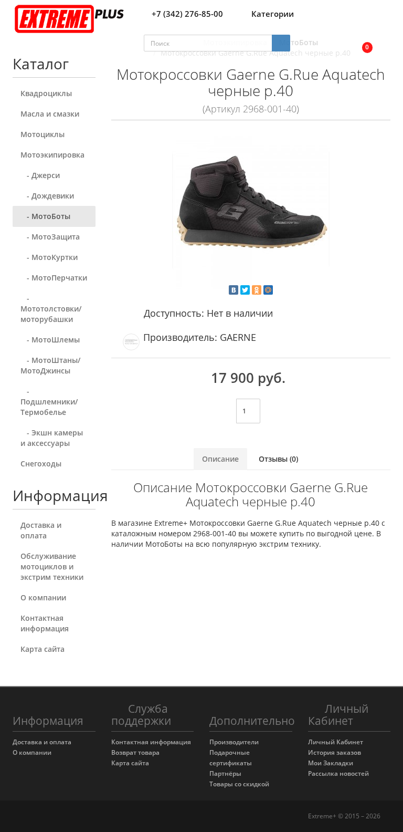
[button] (360, 43)
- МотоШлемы (50, 340)
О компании (43, 597)
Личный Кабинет (335, 741)
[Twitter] (245, 290)
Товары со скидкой (239, 783)
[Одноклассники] (256, 290)
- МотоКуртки (49, 257)
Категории (272, 13)
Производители (234, 741)
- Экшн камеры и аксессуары (51, 438)
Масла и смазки (49, 114)
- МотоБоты (45, 216)
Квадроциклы (46, 93)
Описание (220, 459)
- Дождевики (47, 196)
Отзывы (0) (278, 459)
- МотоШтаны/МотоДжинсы (50, 365)
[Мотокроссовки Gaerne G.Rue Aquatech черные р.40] (251, 210)
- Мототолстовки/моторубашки (50, 308)
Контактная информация (44, 623)
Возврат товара (135, 752)
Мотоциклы (42, 134)
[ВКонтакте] (233, 290)
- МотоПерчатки (53, 278)
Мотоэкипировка (52, 155)
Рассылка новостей (338, 773)
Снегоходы (40, 464)
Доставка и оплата (40, 530)
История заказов (334, 752)
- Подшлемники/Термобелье (49, 401)
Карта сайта (42, 649)
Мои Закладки (330, 762)
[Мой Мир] (268, 290)
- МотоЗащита (50, 237)
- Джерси (40, 175)
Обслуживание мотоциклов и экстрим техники (51, 566)
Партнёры (225, 773)
